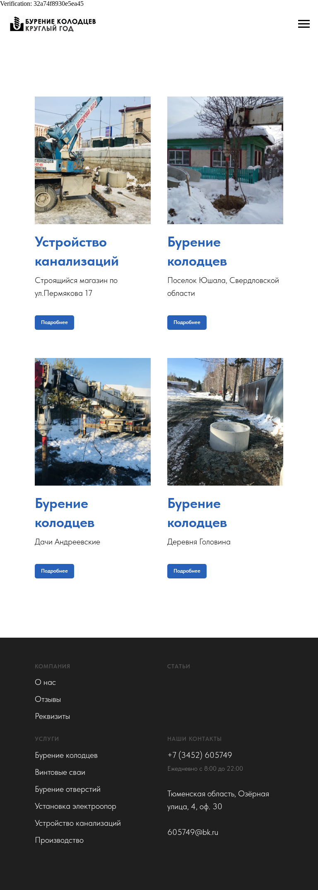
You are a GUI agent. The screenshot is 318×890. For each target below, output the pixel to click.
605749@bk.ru (192, 832)
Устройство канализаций (78, 823)
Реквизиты (52, 716)
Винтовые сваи (60, 772)
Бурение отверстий (68, 789)
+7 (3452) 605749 (199, 755)
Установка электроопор (75, 806)
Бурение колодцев (66, 755)
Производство (59, 840)
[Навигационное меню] (304, 24)
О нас (45, 682)
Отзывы (48, 699)
